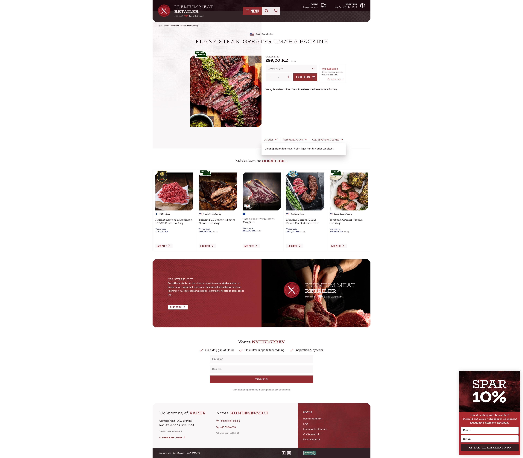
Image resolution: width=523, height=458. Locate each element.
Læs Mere (162, 245)
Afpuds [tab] (268, 140)
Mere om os (176, 307)
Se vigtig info (334, 79)
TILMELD (261, 379)
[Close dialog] (516, 374)
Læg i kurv (303, 77)
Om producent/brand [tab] (325, 140)
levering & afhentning (171, 437)
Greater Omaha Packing (264, 34)
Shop (166, 26)
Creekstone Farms (297, 214)
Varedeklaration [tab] (292, 140)
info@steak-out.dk (230, 420)
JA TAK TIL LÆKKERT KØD (489, 447)
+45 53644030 (228, 427)
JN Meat (163, 214)
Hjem (160, 26)
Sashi (168, 214)
